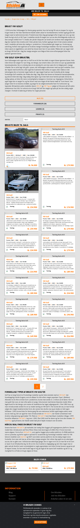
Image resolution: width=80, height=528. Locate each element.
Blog (11, 492)
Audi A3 (23, 437)
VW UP (38, 86)
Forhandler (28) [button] (40, 104)
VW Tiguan (48, 86)
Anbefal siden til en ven (61, 499)
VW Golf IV (41, 416)
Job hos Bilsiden (58, 495)
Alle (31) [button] (40, 98)
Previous (7, 467)
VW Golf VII (27, 432)
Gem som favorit (36, 153)
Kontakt (12, 499)
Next (72, 467)
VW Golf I (62, 395)
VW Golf (45, 466)
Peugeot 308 (11, 466)
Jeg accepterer (40, 522)
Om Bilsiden (56, 492)
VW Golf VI (20, 427)
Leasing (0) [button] (40, 109)
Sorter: (7, 119)
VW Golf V (22, 418)
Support (12, 495)
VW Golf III (48, 414)
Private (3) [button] (40, 114)
